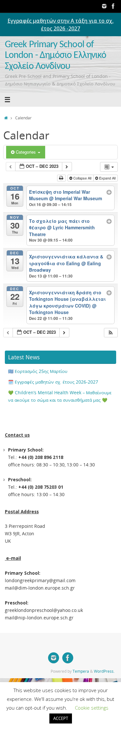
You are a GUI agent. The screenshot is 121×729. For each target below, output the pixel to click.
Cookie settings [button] (91, 707)
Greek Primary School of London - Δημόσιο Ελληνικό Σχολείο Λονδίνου (55, 55)
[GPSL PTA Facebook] (113, 6)
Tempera (81, 671)
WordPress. (104, 671)
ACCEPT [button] (60, 718)
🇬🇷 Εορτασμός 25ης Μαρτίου (37, 371)
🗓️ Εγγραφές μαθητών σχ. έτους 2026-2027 (53, 382)
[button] (110, 332)
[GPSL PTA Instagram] (104, 6)
